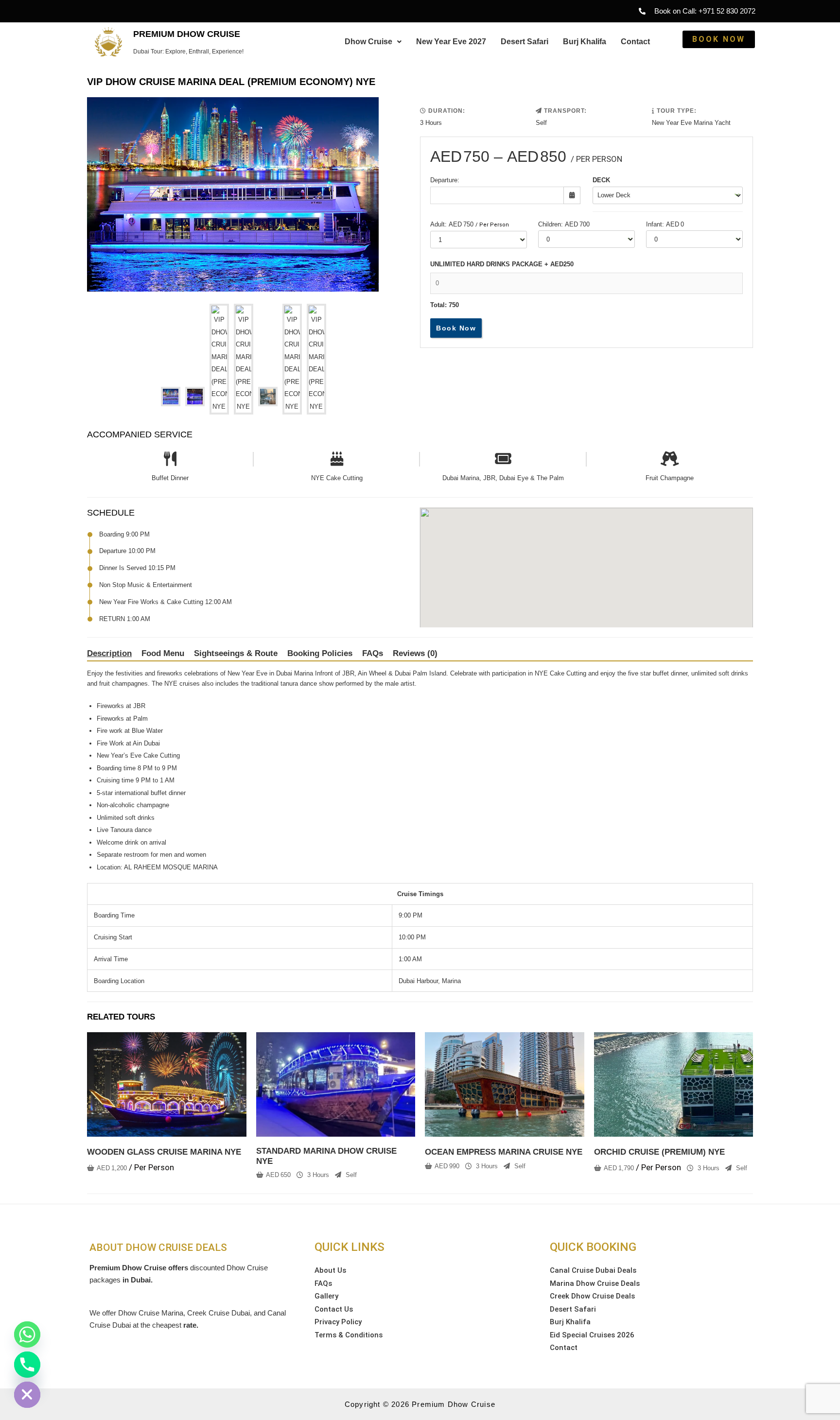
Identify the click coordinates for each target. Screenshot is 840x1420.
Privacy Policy (338, 1321)
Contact (635, 41)
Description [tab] (109, 653)
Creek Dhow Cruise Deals (592, 1296)
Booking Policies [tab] (319, 653)
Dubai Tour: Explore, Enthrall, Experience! (188, 51)
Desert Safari (524, 41)
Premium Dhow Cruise (186, 34)
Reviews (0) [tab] (415, 653)
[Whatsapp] (27, 1334)
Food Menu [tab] (162, 653)
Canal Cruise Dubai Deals (593, 1270)
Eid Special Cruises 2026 (592, 1335)
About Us (330, 1270)
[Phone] (27, 1364)
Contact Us (334, 1309)
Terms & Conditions (349, 1335)
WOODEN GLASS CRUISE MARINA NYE (164, 1152)
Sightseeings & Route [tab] (236, 653)
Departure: (444, 180)
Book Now (456, 328)
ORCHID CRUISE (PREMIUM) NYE (659, 1152)
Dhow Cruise (368, 41)
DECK (601, 180)
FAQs (323, 1283)
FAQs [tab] (372, 653)
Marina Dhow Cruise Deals (595, 1283)
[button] (373, 42)
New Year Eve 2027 (451, 41)
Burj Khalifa (584, 41)
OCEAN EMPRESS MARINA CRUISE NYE (503, 1152)
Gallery (326, 1296)
